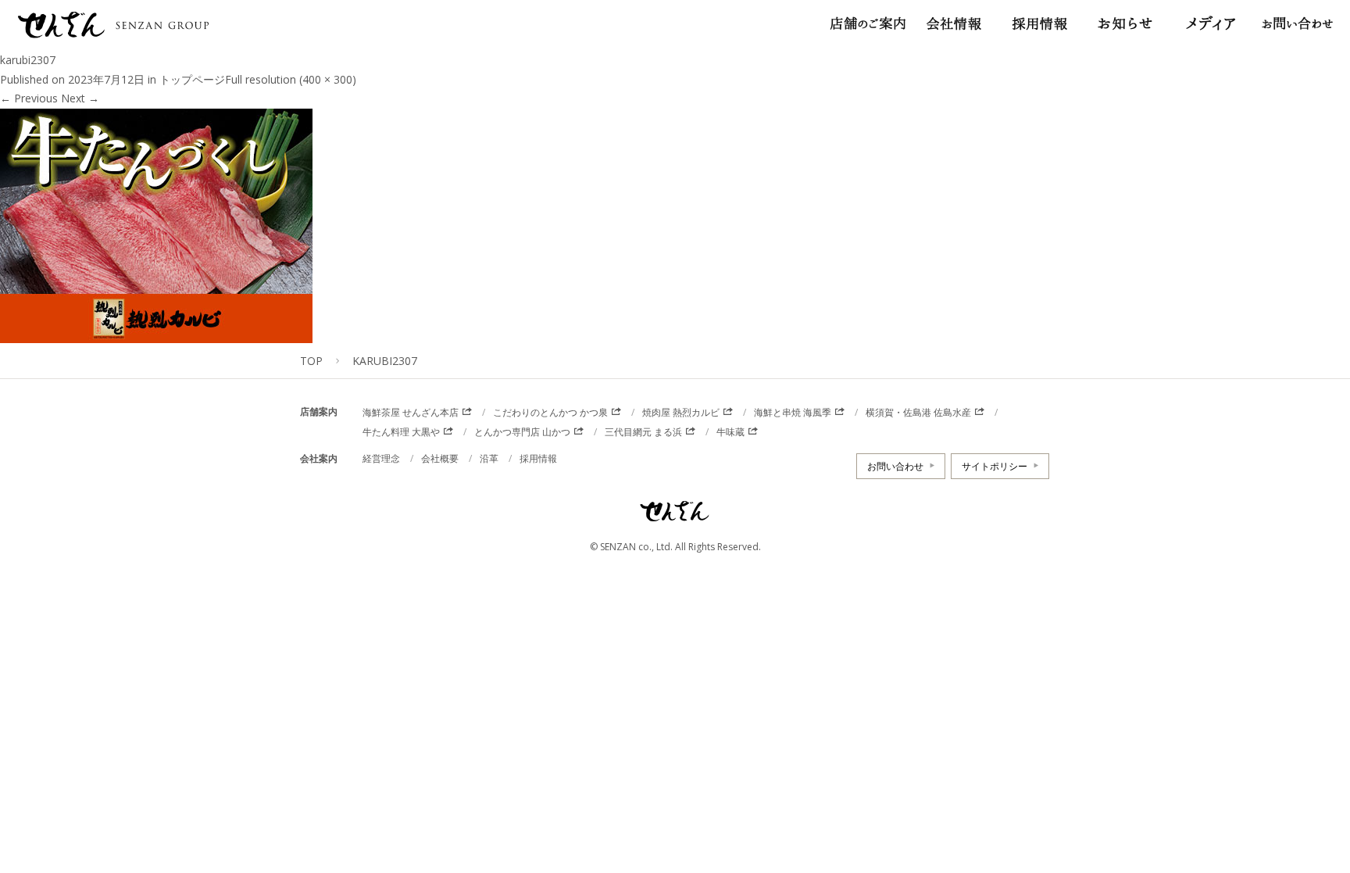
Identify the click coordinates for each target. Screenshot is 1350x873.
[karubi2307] (156, 332)
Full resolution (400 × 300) (290, 79)
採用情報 (538, 458)
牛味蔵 (730, 431)
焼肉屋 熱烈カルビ (681, 412)
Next (80, 98)
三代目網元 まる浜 (643, 431)
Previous (29, 98)
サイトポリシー (994, 466)
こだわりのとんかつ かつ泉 (550, 412)
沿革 (489, 458)
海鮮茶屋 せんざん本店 (410, 412)
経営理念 (381, 458)
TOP (311, 360)
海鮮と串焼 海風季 (792, 412)
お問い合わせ (895, 466)
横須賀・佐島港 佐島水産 (918, 412)
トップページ (192, 79)
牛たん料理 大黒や (401, 431)
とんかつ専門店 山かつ (522, 431)
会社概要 (440, 458)
